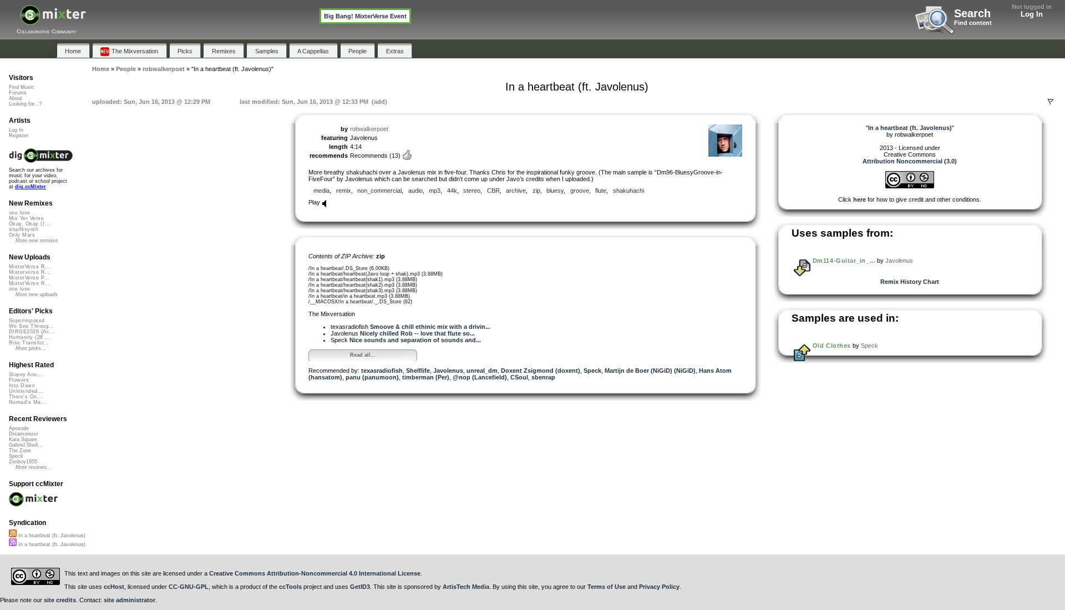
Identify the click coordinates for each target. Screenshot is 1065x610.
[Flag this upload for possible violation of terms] (1050, 101)
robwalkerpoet (369, 129)
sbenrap (543, 377)
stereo (471, 190)
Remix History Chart (909, 281)
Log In (1032, 14)
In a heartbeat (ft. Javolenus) (51, 535)
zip (536, 190)
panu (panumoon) (372, 377)
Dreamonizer (23, 434)
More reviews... (34, 467)
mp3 (434, 190)
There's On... (26, 396)
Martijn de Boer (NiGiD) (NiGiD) (650, 370)
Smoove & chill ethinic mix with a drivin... (430, 326)
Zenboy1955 (23, 461)
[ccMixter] (53, 21)
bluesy (555, 190)
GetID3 (360, 586)
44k (452, 190)
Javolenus (448, 370)
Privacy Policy (659, 586)
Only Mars (22, 235)
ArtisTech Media (466, 586)
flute (600, 190)
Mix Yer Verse (26, 218)
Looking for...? (25, 104)
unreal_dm (482, 370)
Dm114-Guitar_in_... (844, 260)
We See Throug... (31, 326)
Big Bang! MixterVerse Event (365, 16)
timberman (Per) (425, 377)
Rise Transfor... (29, 343)
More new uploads (37, 294)
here (859, 199)
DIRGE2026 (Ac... (32, 331)
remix (343, 190)
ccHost (114, 586)
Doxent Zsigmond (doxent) (540, 370)
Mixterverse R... (29, 272)
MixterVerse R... (29, 266)
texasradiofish (382, 370)
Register (18, 135)
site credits (60, 600)
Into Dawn (22, 385)
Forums (18, 93)
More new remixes (37, 240)
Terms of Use (606, 586)
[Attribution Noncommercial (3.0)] (909, 186)
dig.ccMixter (30, 186)
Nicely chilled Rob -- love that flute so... (417, 333)
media (321, 190)
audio (415, 190)
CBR (493, 190)
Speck (592, 370)
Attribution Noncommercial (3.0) (910, 161)
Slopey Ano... (26, 374)
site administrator (129, 600)
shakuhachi (628, 190)
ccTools (290, 586)
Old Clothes (832, 345)
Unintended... (26, 391)
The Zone (20, 450)
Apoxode (19, 428)
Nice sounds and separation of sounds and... (415, 340)
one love (20, 213)
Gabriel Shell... (26, 445)
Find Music (21, 87)
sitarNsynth (23, 229)
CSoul (519, 377)
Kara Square (23, 439)
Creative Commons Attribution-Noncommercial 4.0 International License (314, 573)
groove (579, 190)
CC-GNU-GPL (189, 586)
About (15, 98)
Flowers (19, 380)
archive (516, 190)
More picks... (31, 348)
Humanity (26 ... (29, 337)
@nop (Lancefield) (480, 377)
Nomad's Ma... (28, 402)
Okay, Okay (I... (29, 224)
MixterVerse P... (29, 278)
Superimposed (27, 320)
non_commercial (379, 190)
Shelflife (418, 370)
